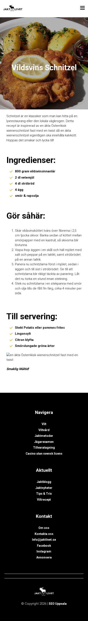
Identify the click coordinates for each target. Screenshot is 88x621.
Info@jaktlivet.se (44, 539)
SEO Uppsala (58, 603)
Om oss (43, 528)
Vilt (44, 424)
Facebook (44, 545)
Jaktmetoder (44, 435)
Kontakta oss (44, 534)
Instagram (44, 551)
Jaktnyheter (43, 488)
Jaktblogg (44, 482)
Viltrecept (44, 499)
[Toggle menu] (82, 8)
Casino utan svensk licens (44, 453)
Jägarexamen (44, 441)
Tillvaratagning (44, 447)
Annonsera (44, 557)
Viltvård (44, 430)
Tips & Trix (44, 493)
